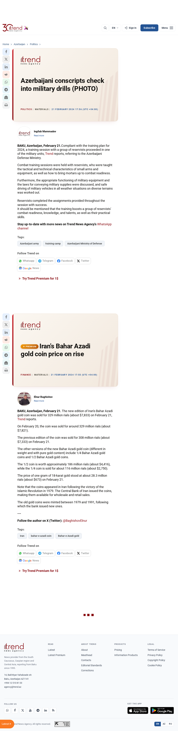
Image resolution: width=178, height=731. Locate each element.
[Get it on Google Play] (162, 710)
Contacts (86, 660)
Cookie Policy (155, 665)
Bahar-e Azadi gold (68, 535)
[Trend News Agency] (14, 647)
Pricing (118, 649)
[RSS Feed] (53, 710)
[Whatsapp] (7, 710)
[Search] (105, 27)
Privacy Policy (155, 655)
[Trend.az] (15, 28)
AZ (164, 724)
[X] (22, 710)
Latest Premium (56, 655)
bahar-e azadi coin (41, 535)
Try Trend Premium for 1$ (40, 278)
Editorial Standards (91, 665)
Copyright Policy (156, 660)
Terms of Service (156, 649)
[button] (6, 51)
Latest (51, 649)
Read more (39, 135)
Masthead (86, 655)
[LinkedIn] (45, 710)
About (84, 649)
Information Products (126, 655)
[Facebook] (15, 710)
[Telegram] (38, 710)
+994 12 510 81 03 (13, 683)
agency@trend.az (12, 687)
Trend (49, 153)
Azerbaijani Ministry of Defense (84, 243)
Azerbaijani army (29, 243)
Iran (22, 535)
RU (170, 724)
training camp (53, 243)
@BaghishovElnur (75, 520)
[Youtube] (30, 710)
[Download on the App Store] (137, 710)
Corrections (87, 670)
